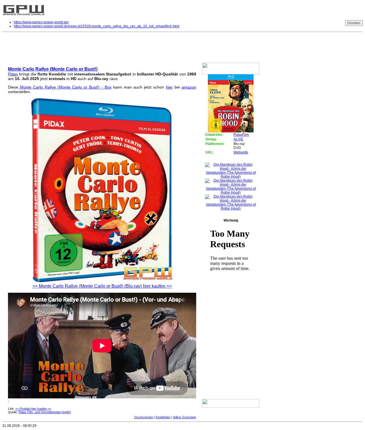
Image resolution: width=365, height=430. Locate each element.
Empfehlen (163, 417)
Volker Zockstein (184, 417)
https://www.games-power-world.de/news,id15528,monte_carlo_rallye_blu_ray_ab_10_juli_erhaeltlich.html (96, 26)
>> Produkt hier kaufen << (33, 408)
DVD (9, 48)
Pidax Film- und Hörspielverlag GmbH (45, 412)
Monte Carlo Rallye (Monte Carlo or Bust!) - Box (64, 87)
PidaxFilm (241, 135)
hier (169, 87)
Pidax (13, 74)
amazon (189, 87)
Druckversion (143, 417)
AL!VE (238, 139)
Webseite (241, 152)
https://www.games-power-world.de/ (41, 22)
